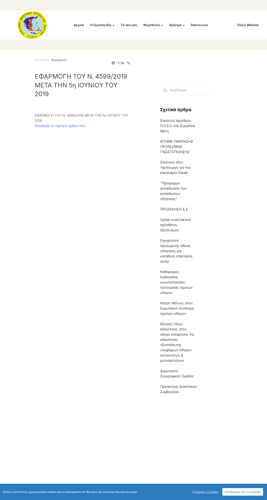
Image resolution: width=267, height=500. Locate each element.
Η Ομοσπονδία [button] (101, 25)
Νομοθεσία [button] (152, 25)
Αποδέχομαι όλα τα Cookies (242, 492)
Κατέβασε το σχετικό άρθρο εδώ (60, 126)
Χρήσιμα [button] (176, 25)
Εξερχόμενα (58, 60)
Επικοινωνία (199, 25)
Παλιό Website (248, 25)
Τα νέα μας (129, 25)
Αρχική (79, 25)
